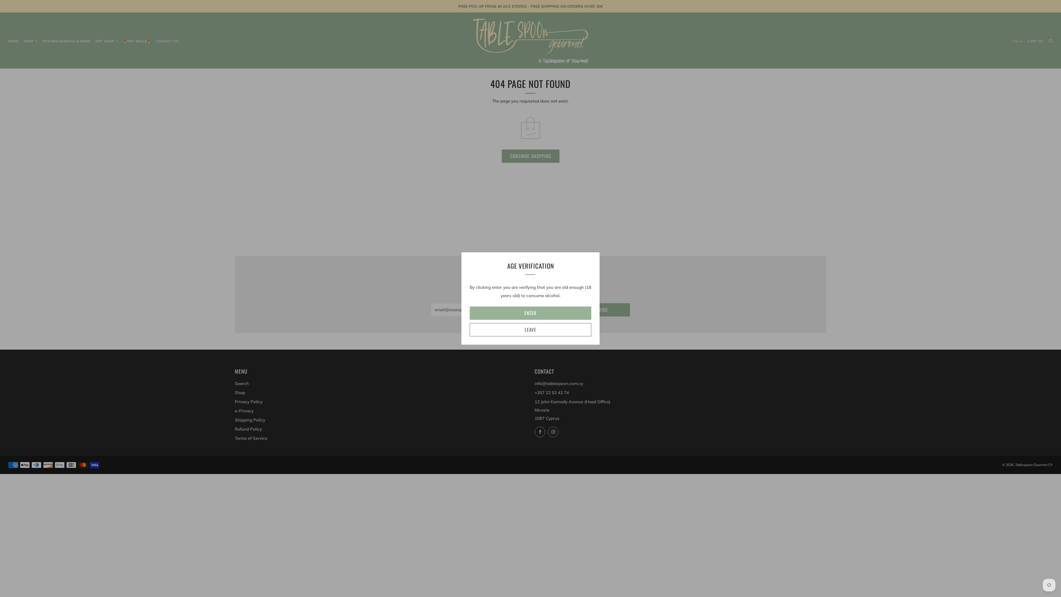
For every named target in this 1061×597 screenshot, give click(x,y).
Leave (530, 329)
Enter (530, 313)
